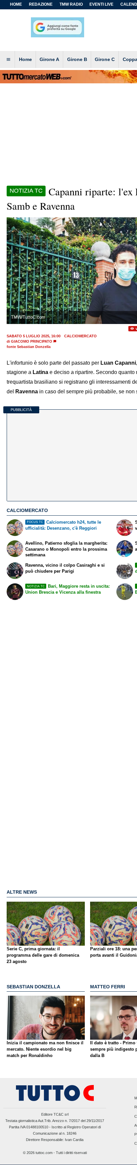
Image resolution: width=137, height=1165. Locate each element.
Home (16, 4)
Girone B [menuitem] (77, 59)
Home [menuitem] (25, 59)
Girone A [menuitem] (49, 59)
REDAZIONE (41, 4)
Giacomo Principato (31, 341)
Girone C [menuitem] (105, 59)
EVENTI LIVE (101, 4)
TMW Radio (71, 4)
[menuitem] (8, 60)
